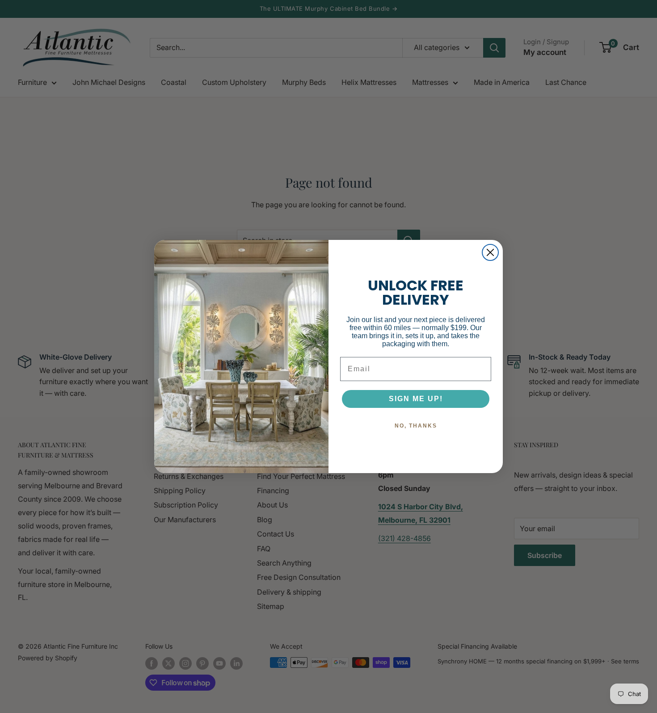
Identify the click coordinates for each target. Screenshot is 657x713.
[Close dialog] (490, 252)
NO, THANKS (416, 426)
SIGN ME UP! (416, 399)
